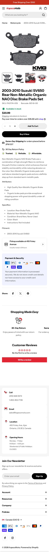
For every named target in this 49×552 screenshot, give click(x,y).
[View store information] (43, 244)
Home (4, 23)
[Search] (43, 14)
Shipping (5, 116)
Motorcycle (15, 23)
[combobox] (24, 15)
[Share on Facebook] (13, 293)
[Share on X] (20, 293)
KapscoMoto (14, 547)
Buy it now (24, 134)
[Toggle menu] (3, 8)
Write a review (24, 360)
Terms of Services (35, 483)
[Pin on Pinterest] (28, 293)
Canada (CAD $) (12, 520)
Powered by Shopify (29, 547)
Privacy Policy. (8, 486)
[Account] (40, 8)
